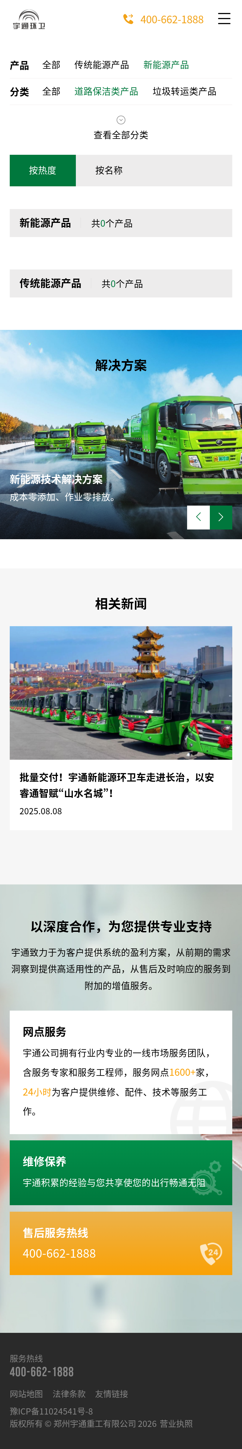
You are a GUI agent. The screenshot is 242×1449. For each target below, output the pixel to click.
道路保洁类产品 (106, 91)
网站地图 (26, 1394)
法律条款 (69, 1394)
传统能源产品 (101, 64)
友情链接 (111, 1394)
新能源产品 (166, 64)
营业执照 (176, 1424)
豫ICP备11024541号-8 (51, 1411)
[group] (121, 435)
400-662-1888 (172, 19)
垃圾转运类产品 (185, 91)
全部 (51, 64)
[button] (221, 518)
